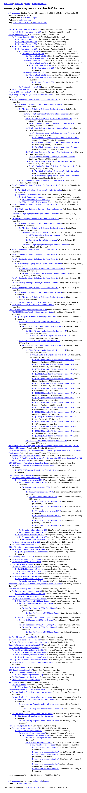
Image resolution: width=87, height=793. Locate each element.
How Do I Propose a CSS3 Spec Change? (24, 596)
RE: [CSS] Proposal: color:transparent (33, 202)
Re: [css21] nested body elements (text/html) (28, 650)
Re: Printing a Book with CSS (23, 37)
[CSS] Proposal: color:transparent (27, 195)
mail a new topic (25, 20)
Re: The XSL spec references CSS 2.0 (22, 637)
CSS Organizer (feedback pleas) (20, 670)
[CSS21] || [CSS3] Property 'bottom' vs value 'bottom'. (28, 660)
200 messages (14, 13)
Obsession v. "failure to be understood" (36, 233)
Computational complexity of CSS (21, 475)
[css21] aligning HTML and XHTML (21, 557)
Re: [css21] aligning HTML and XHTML (26, 559)
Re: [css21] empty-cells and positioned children (29, 642)
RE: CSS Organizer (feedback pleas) (26, 680)
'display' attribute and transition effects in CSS (25, 645)
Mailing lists (19, 4)
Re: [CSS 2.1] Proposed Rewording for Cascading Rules (33, 465)
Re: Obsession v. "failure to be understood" (41, 240)
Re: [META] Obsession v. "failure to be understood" (44, 235)
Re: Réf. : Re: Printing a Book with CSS (26, 32)
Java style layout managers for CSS (21, 589)
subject (34, 18)
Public (27, 4)
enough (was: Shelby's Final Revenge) (26, 455)
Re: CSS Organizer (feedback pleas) (25, 672)
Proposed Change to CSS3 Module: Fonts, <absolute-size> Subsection (35, 584)
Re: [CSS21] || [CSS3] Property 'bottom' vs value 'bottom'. (33, 662)
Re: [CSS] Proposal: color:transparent (33, 197)
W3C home (8, 4)
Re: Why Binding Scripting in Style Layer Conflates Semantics (35, 99)
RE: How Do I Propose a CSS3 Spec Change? (33, 601)
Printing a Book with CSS (18, 35)
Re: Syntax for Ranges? (17, 667)
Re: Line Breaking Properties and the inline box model (32, 692)
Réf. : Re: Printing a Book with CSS (21, 29)
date (28, 18)
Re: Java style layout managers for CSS (27, 591)
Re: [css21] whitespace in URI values (26, 567)
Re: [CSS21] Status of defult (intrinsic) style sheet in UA (36, 317)
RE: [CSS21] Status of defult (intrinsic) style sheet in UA (32, 312)
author (23, 18)
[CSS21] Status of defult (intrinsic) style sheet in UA (27, 310)
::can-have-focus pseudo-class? (20, 726)
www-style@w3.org (39, 4)
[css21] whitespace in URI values (20, 564)
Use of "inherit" (14, 682)
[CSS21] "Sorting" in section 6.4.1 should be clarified (28, 302)
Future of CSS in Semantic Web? (20, 92)
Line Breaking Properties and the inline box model (27, 690)
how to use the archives (22, 22)
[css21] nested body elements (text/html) (23, 648)
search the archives (39, 22)
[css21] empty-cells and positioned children (24, 640)
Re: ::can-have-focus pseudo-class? (25, 728)
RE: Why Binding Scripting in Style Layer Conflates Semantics (42, 180)
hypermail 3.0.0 (33, 787)
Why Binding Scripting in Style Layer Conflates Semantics (30, 95)
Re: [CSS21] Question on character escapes (28, 549)
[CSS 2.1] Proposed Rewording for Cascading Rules (28, 463)
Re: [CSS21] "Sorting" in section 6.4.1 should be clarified (33, 305)
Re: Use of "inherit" (19, 685)
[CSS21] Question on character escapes (23, 547)
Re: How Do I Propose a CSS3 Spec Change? (29, 599)
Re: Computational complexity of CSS (26, 478)
